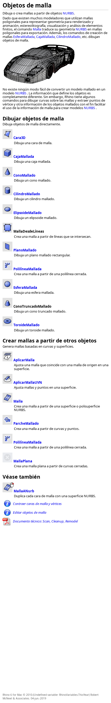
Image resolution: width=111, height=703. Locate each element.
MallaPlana (22, 461)
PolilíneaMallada (27, 269)
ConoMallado (24, 175)
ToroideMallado (26, 325)
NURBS (68, 13)
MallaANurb (24, 491)
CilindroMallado (68, 36)
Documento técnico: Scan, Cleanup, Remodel (45, 521)
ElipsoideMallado (27, 212)
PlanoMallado (24, 250)
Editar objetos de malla (29, 512)
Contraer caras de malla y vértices (37, 503)
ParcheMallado (26, 423)
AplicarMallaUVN (27, 382)
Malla (37, 29)
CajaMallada (45, 36)
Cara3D (19, 137)
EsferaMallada (24, 36)
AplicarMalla (24, 360)
